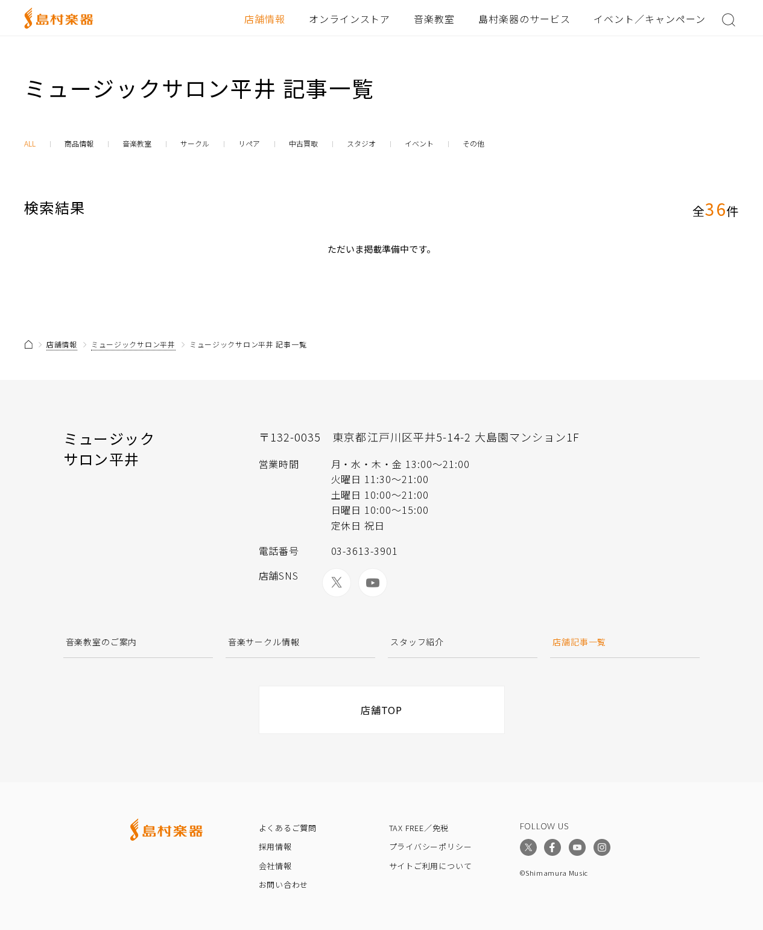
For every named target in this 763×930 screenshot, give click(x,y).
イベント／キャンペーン (650, 18)
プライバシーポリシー (430, 846)
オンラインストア (350, 18)
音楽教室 (434, 18)
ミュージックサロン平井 (133, 344)
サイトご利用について (430, 865)
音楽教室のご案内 (102, 642)
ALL (30, 143)
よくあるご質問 (288, 828)
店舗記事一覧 (579, 642)
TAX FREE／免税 (419, 828)
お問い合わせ (284, 884)
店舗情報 (264, 18)
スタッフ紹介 (417, 642)
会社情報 (275, 865)
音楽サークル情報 (264, 642)
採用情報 (275, 846)
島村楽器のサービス (524, 18)
